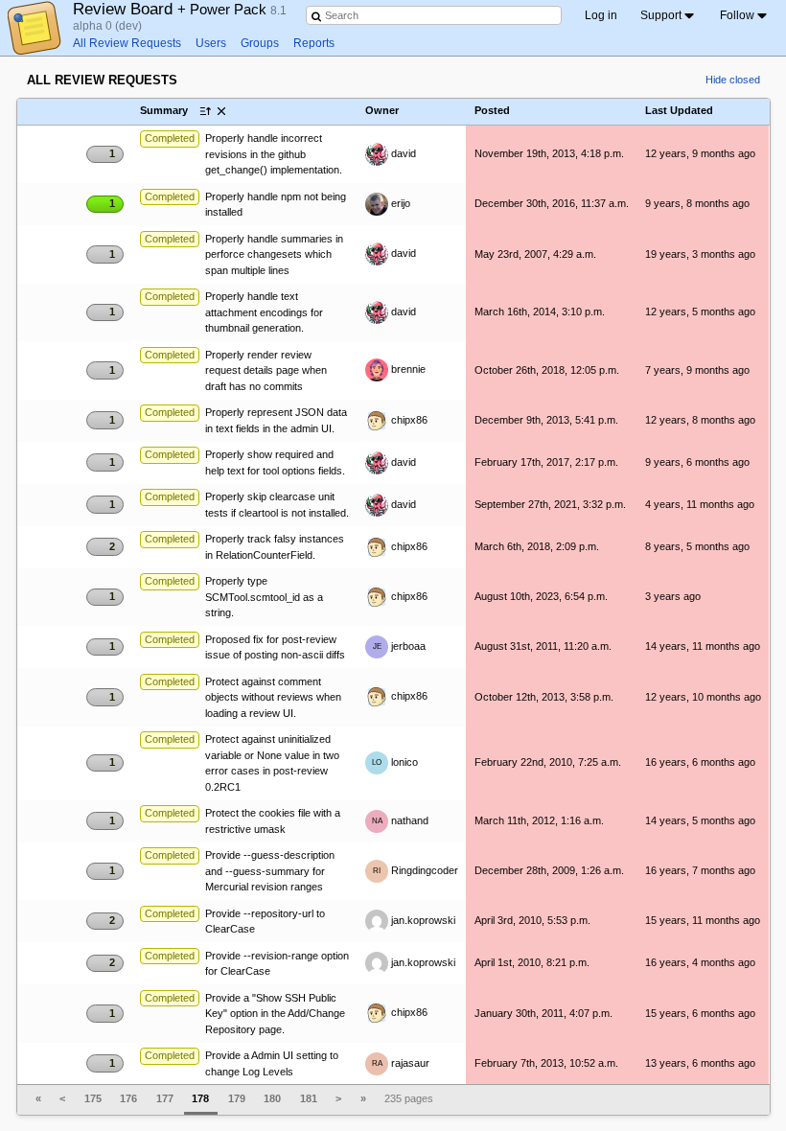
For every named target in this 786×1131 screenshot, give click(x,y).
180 (272, 1098)
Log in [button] (601, 15)
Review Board (171, 8)
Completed (170, 138)
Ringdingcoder (415, 870)
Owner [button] (382, 111)
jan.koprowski (421, 920)
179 (236, 1098)
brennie (407, 369)
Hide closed (732, 79)
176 (128, 1098)
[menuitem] (668, 15)
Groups (260, 43)
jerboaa (400, 646)
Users (211, 43)
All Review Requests (127, 43)
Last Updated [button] (679, 111)
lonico (395, 762)
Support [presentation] (661, 15)
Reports (314, 43)
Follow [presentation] (737, 15)
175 (93, 1098)
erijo (399, 203)
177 (164, 1098)
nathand (400, 820)
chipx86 (408, 420)
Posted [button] (492, 111)
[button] (105, 110)
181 (308, 1098)
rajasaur (401, 1063)
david (402, 153)
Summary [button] (164, 111)
